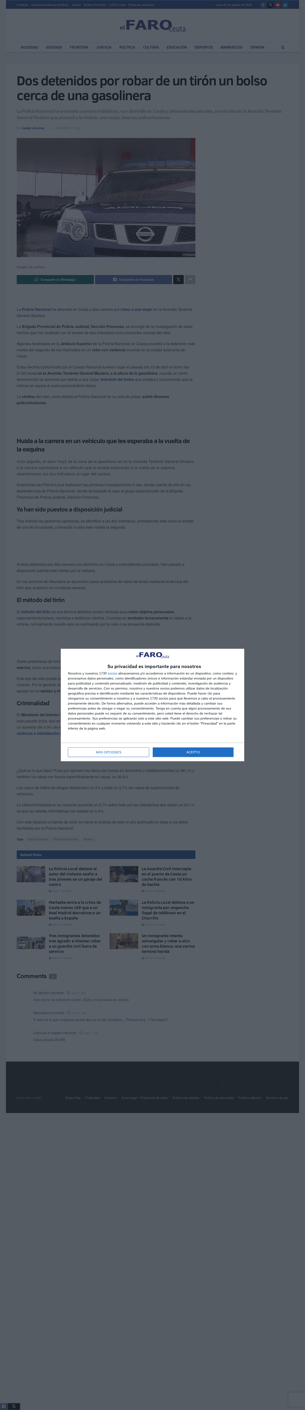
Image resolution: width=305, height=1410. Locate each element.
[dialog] (152, 705)
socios (112, 673)
